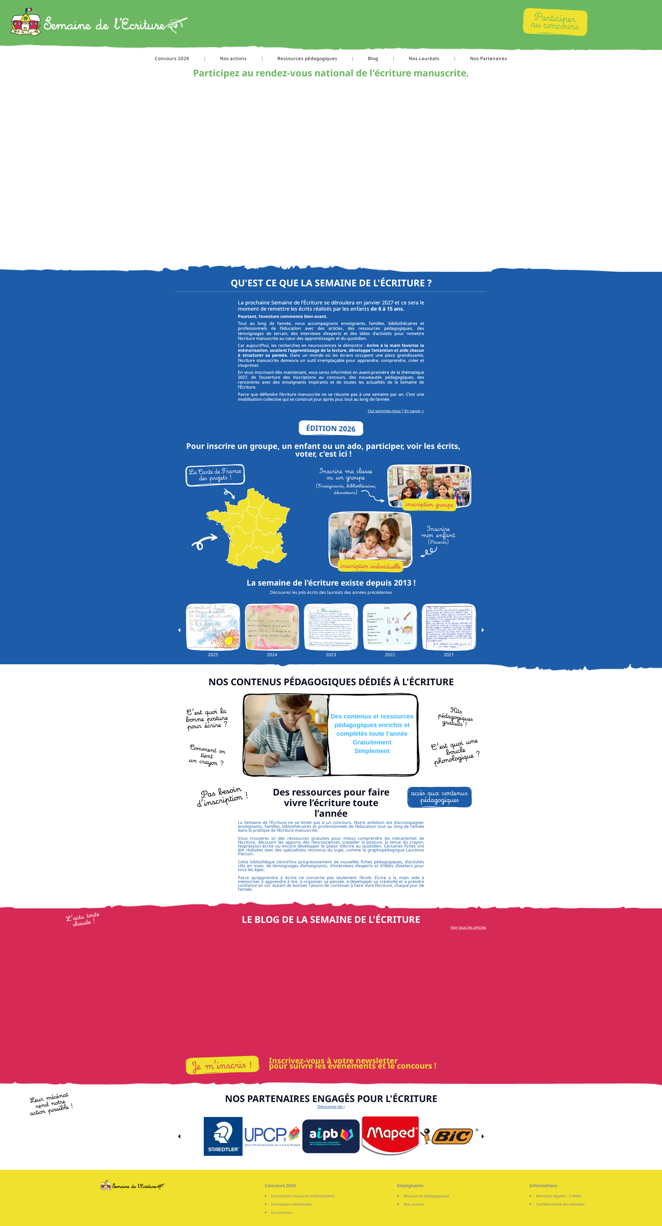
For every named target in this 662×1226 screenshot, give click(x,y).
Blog (373, 58)
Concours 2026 (172, 58)
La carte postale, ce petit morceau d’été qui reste (224, 1040)
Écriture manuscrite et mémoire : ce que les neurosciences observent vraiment (437, 1040)
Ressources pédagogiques (307, 58)
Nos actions (233, 58)
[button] (179, 630)
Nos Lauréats (424, 58)
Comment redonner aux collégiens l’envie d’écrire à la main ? (331, 1040)
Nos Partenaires (488, 58)
